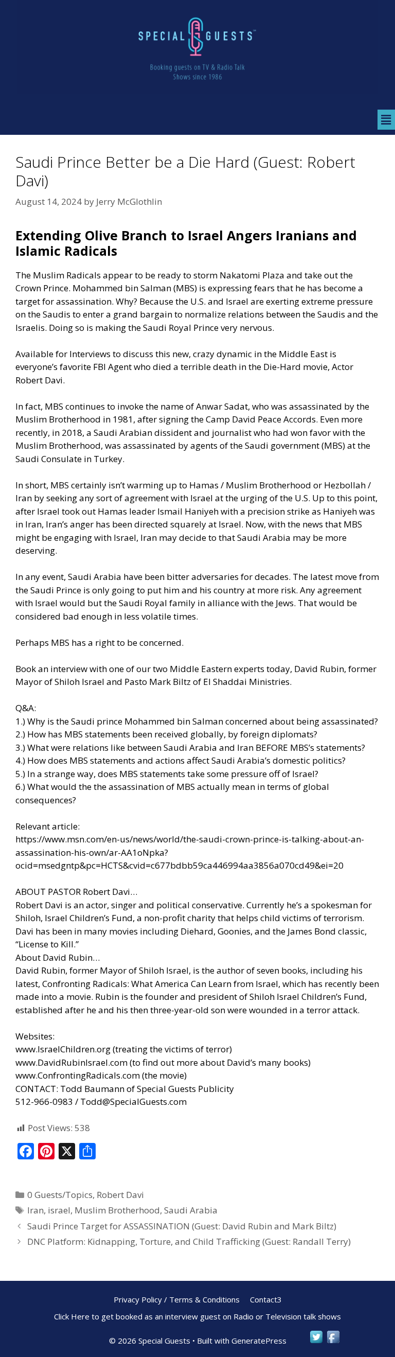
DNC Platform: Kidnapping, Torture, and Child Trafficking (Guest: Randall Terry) (189, 1241)
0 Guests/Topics (60, 1195)
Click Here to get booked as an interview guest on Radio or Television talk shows (197, 1316)
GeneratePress (258, 1340)
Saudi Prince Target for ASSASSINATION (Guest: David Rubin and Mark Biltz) (181, 1226)
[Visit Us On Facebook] (333, 1342)
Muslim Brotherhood (117, 1210)
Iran (35, 1210)
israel (59, 1210)
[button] (386, 119)
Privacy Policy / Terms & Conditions (177, 1299)
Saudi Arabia (191, 1210)
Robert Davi (120, 1195)
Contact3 (266, 1299)
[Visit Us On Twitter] (316, 1342)
